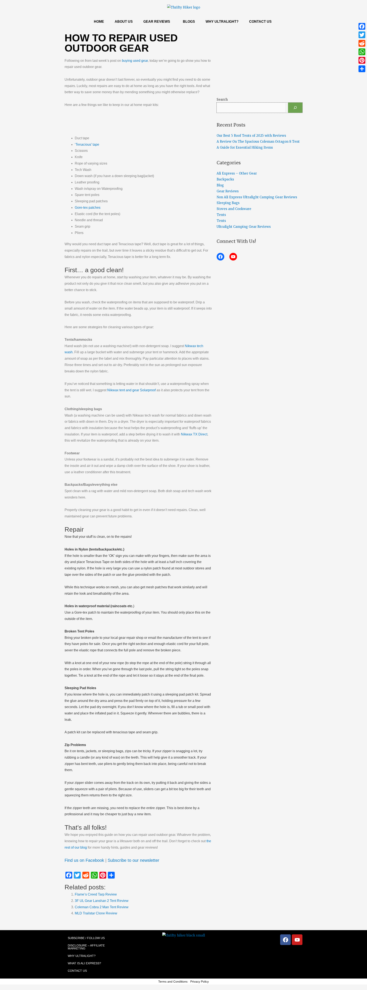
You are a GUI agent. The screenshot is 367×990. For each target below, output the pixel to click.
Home (99, 21)
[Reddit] (362, 43)
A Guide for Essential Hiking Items (245, 147)
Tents (221, 215)
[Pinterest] (362, 60)
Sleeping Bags (228, 203)
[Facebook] (220, 257)
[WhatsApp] (362, 52)
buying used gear (135, 60)
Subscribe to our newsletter (133, 860)
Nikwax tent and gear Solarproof (131, 390)
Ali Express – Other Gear (237, 173)
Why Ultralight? (222, 21)
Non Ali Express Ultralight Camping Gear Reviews (257, 197)
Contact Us (260, 21)
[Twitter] (362, 35)
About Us (124, 21)
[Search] (295, 108)
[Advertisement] (143, 123)
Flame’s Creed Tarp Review (96, 894)
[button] (158, 21)
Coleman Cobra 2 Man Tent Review (101, 907)
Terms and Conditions (173, 981)
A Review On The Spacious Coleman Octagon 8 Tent (258, 141)
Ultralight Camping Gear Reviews (244, 227)
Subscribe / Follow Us (86, 938)
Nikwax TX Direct (194, 434)
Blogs (189, 21)
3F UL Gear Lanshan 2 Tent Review (101, 901)
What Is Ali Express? (84, 963)
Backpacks (225, 179)
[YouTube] (233, 257)
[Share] (362, 69)
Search (222, 99)
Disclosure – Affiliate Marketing (86, 947)
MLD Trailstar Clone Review (96, 913)
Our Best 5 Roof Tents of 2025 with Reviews (251, 136)
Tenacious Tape (98, 562)
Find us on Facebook (84, 860)
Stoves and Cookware (234, 209)
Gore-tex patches (87, 207)
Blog (220, 185)
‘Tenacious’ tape (87, 144)
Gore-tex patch (85, 612)
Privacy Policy (199, 981)
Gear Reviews (156, 21)
